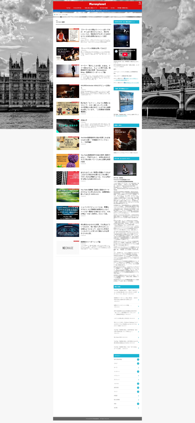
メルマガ (116, 383)
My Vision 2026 (120, 337)
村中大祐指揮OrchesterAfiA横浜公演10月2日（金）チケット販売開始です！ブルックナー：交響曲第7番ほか (125, 312)
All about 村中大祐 (77, 7)
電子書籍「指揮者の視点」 (123, 7)
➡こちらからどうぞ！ (121, 115)
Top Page (68, 7)
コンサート (117, 371)
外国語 (115, 395)
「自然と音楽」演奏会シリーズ (90, 7)
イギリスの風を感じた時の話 (124, 318)
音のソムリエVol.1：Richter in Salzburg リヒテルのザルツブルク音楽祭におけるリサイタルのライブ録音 (126, 324)
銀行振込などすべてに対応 (132, 82)
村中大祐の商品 (118, 359)
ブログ (115, 363)
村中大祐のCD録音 (104, 7)
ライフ (115, 391)
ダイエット (117, 379)
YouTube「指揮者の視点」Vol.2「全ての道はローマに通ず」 (125, 347)
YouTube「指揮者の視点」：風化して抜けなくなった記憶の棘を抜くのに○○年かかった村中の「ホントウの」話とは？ (126, 292)
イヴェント (117, 375)
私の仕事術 (117, 399)
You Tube (113, 7)
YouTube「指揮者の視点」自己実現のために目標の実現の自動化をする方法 (126, 342)
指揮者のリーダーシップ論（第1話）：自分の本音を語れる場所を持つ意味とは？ (125, 299)
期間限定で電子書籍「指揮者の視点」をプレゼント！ (98, 10)
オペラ (115, 367)
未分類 (115, 407)
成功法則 (116, 387)
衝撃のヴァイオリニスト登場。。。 (123, 306)
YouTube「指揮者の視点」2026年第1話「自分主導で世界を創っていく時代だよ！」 (125, 331)
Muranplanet (98, 4)
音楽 (115, 403)
